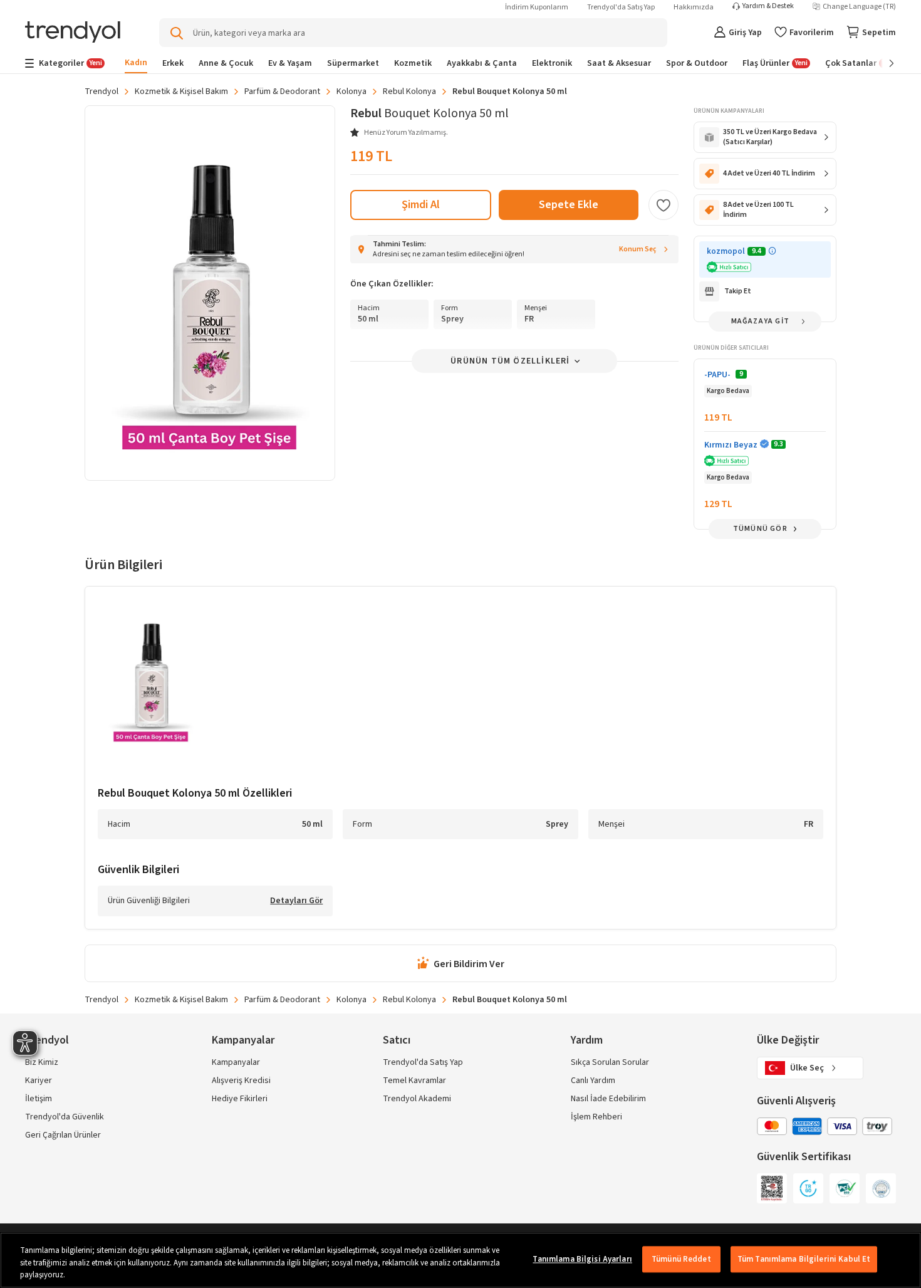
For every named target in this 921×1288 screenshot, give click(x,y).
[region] (460, 1260)
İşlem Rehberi (596, 1117)
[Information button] (772, 251)
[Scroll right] (883, 63)
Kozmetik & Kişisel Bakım (181, 91)
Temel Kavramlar (414, 1080)
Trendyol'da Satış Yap (621, 7)
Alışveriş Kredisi (241, 1080)
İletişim (38, 1098)
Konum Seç (638, 249)
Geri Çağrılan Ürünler (63, 1135)
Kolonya (351, 91)
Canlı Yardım (593, 1080)
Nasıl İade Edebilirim (608, 1098)
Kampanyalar (236, 1062)
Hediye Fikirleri (240, 1098)
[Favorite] (663, 205)
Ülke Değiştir (788, 1040)
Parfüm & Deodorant (282, 91)
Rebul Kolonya (409, 91)
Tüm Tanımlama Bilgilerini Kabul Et (803, 1259)
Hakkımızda (694, 7)
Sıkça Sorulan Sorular (610, 1062)
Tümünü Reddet (681, 1259)
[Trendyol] (72, 33)
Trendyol (101, 91)
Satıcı (396, 1040)
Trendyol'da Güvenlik (64, 1117)
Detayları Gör (296, 901)
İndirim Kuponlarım (536, 7)
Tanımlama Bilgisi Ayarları (582, 1259)
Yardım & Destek (768, 6)
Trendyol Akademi (417, 1098)
